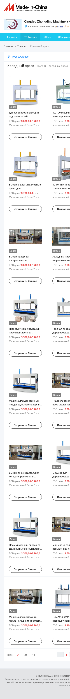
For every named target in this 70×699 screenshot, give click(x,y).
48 (33, 654)
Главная (12, 37)
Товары (32, 37)
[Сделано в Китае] (26, 7)
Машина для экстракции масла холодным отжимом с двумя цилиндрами (25, 620)
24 (18, 654)
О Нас (47, 37)
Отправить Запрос (25, 137)
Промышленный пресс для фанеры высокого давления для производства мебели (25, 548)
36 (25, 654)
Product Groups (19, 56)
